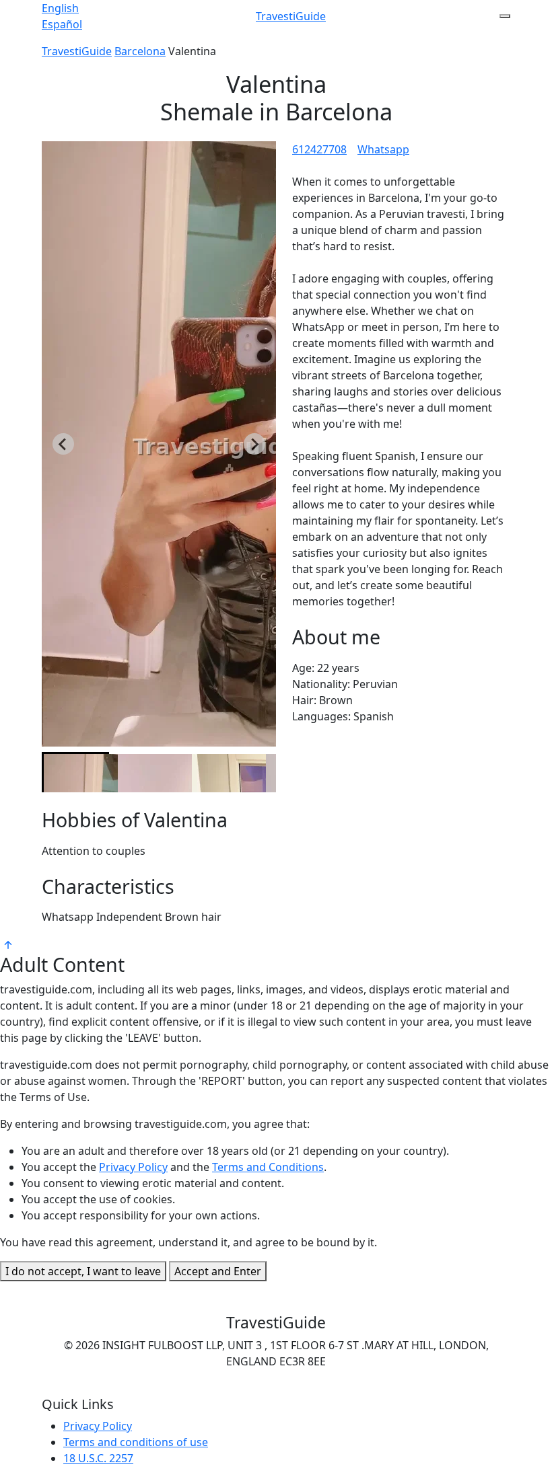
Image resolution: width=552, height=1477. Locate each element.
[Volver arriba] (8, 943)
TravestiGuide (291, 16)
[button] (75, 772)
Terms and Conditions (268, 1167)
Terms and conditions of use (135, 1442)
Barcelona (140, 51)
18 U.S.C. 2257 (98, 1458)
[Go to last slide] (63, 444)
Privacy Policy (133, 1167)
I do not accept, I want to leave (83, 1271)
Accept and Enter (217, 1271)
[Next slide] (254, 444)
